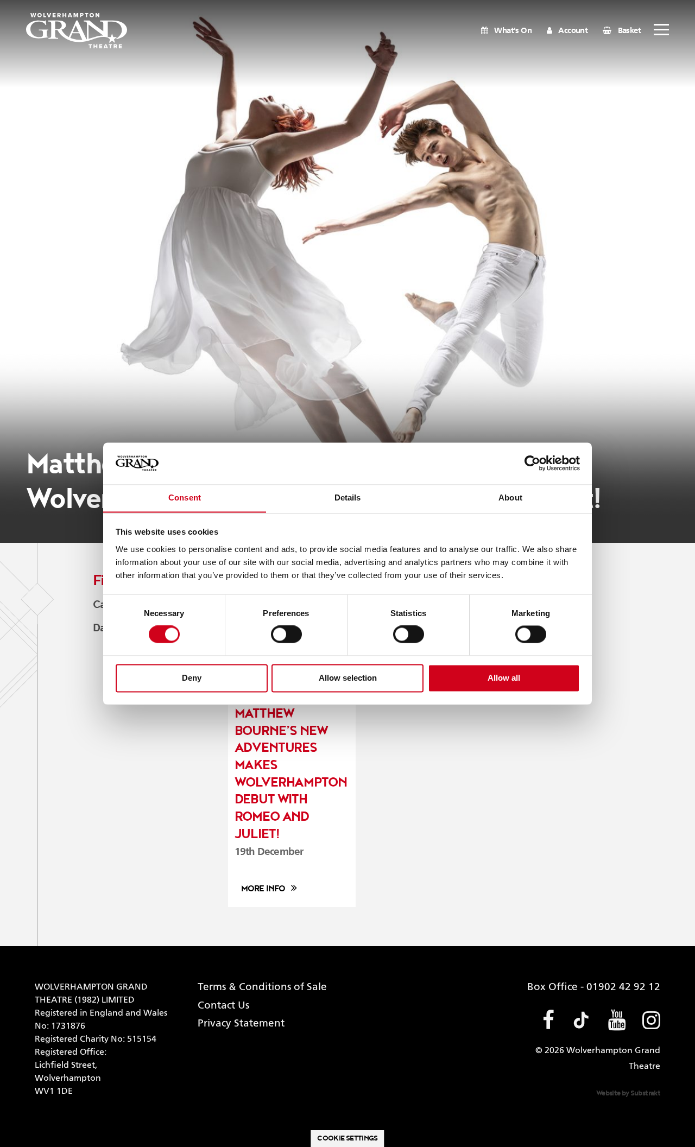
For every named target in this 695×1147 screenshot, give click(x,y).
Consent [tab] (184, 497)
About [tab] (510, 497)
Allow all (504, 677)
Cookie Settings (347, 1138)
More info (263, 889)
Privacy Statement (241, 1023)
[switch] (286, 634)
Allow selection (348, 677)
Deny (191, 677)
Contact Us (223, 1005)
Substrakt (645, 1093)
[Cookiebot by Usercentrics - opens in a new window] (532, 463)
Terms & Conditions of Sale (262, 987)
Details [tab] (347, 497)
